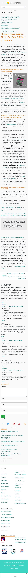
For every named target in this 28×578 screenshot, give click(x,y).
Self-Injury (17, 497)
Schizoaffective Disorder (20, 503)
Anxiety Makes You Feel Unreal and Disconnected (12, 441)
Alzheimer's (4, 480)
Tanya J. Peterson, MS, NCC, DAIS (16, 44)
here (2, 210)
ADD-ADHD (4, 474)
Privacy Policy (15, 565)
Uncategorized (4, 23)
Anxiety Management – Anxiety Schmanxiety (10, 27)
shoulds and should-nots (20, 139)
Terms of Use (7, 565)
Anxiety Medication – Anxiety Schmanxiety (10, 28)
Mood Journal (4, 530)
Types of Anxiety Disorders (6, 22)
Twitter (2, 207)
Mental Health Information (7, 517)
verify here (23, 542)
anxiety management (11, 124)
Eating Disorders (5, 499)
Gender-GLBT (4, 502)
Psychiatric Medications (6, 514)
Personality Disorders (20, 481)
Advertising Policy (14, 568)
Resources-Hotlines (5, 520)
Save (3, 416)
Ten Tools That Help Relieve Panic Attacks (11, 454)
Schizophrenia (18, 490)
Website (3, 410)
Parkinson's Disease (19, 477)
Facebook (21, 206)
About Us (11, 562)
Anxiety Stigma (4, 30)
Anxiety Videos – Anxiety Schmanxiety (9, 19)
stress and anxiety (8, 213)
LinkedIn (7, 207)
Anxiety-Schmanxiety (6, 433)
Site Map (6, 562)
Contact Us (16, 562)
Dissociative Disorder (6, 496)
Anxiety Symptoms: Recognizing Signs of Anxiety (12, 98)
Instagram (11, 207)
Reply (2, 302)
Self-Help (17, 494)
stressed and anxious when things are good (15, 215)
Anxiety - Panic (4, 483)
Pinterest (19, 207)
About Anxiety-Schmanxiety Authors (9, 31)
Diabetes (3, 492)
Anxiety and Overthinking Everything (10, 431)
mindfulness (12, 178)
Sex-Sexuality (18, 500)
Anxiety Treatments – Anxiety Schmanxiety (10, 17)
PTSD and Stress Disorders (19, 484)
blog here (10, 206)
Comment (3, 386)
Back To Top (3, 461)
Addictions (3, 477)
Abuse (2, 471)
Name (2, 398)
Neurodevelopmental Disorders (20, 471)
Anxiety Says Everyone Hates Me (9, 449)
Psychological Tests (5, 527)
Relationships (18, 487)
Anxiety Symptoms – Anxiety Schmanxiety (10, 16)
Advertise (22, 562)
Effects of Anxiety (5, 20)
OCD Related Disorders (20, 474)
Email (2, 404)
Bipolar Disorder (5, 486)
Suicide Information (5, 523)
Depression (3, 489)
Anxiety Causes (4, 25)
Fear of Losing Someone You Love (9, 445)
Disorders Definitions (6, 511)
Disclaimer (21, 565)
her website (17, 266)
